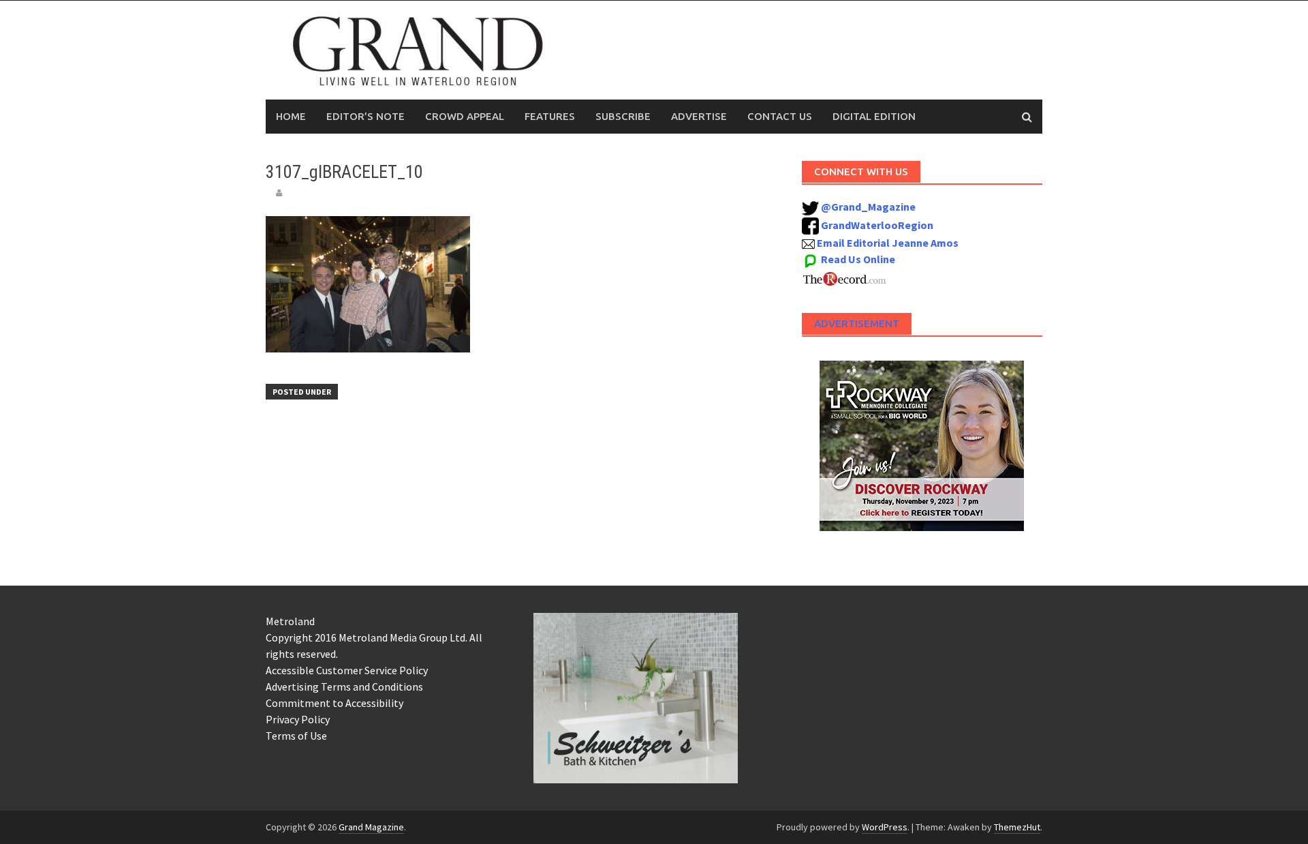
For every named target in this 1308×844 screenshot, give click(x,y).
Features (550, 116)
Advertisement (856, 323)
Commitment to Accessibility (334, 703)
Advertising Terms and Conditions (344, 686)
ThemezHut (1017, 827)
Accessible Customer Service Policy (347, 670)
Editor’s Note (365, 116)
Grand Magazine (371, 827)
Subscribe (623, 116)
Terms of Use (296, 735)
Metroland (290, 621)
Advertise (699, 116)
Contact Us (779, 116)
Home (291, 116)
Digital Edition (874, 116)
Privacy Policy (298, 719)
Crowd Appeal (464, 116)
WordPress (884, 827)
